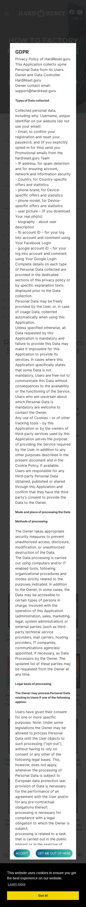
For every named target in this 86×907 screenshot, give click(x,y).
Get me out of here (54, 853)
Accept (22, 853)
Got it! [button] (43, 895)
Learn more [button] (17, 884)
